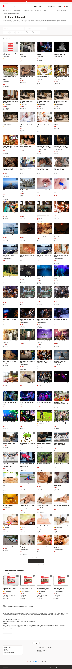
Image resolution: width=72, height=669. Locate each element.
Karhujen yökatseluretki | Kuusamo (61, 463)
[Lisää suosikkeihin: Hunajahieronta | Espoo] (17, 495)
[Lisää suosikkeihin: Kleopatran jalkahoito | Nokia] (51, 536)
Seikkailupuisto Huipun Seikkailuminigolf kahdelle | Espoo (61, 422)
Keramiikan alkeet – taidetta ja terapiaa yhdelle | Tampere (26, 147)
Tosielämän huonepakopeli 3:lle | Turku (10, 298)
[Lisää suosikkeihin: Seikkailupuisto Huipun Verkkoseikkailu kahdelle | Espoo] (68, 392)
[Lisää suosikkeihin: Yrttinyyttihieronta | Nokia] (51, 473)
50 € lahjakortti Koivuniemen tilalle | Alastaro (10, 190)
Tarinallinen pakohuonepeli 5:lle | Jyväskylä (44, 320)
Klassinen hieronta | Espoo (42, 505)
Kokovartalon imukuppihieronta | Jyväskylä (44, 526)
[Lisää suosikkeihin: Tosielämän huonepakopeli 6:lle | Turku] (68, 287)
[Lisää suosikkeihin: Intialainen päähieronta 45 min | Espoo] (34, 495)
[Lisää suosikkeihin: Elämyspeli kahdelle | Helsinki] (51, 330)
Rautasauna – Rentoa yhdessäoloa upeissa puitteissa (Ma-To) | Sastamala (10, 169)
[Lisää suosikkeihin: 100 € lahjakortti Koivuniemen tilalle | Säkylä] (34, 179)
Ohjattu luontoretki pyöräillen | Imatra (43, 464)
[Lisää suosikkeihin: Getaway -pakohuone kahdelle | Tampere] (51, 43)
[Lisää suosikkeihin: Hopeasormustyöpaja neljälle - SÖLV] (68, 179)
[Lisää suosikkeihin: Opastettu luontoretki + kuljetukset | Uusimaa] (34, 433)
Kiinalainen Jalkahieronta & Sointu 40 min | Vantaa (61, 484)
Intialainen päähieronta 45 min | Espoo (27, 506)
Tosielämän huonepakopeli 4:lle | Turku (44, 298)
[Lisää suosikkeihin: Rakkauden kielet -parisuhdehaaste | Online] (51, 158)
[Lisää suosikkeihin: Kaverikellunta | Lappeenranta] (34, 66)
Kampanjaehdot (40, 647)
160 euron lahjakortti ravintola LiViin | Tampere (43, 102)
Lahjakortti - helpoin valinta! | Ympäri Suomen (9, 54)
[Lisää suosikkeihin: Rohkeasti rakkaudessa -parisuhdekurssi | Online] (68, 158)
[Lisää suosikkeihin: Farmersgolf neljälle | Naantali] (51, 411)
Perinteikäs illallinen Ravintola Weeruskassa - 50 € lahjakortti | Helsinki (10, 78)
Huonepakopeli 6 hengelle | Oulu (10, 340)
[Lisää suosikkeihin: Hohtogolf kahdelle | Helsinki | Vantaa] (34, 411)
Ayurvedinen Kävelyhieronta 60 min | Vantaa (27, 547)
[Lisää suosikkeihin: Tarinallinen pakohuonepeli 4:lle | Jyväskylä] (34, 309)
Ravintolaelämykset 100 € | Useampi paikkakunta (43, 588)
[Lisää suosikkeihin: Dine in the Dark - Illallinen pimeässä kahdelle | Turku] (68, 43)
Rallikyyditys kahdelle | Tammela (10, 546)
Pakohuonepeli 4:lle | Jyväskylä (9, 319)
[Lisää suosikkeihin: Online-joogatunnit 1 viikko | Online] (34, 372)
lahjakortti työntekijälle (7, 628)
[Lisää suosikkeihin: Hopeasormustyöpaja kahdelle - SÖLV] (17, 202)
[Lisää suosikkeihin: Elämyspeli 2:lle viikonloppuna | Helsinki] (51, 266)
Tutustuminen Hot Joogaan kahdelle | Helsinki (60, 362)
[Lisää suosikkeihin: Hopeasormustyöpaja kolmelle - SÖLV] (51, 179)
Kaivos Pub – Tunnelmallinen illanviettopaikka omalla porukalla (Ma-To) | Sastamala (44, 148)
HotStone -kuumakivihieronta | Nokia (9, 484)
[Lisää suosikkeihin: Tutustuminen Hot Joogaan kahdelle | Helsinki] (68, 351)
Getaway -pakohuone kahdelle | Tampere (44, 54)
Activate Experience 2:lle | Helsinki (27, 402)
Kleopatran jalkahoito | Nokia (43, 546)
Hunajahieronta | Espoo (8, 505)
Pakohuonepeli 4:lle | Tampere (26, 340)
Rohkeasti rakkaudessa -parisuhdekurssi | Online (59, 169)
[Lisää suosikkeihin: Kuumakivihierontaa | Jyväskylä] (68, 515)
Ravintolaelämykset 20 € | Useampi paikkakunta (59, 588)
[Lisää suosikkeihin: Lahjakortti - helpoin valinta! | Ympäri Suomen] (17, 43)
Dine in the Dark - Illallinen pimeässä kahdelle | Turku (59, 54)
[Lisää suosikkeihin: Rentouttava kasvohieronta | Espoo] (17, 515)
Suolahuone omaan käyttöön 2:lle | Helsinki (27, 256)
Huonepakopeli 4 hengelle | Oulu (61, 319)
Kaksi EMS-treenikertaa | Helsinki (44, 443)
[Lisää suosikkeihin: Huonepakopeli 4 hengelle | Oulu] (68, 309)
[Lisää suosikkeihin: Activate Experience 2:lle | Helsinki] (34, 392)
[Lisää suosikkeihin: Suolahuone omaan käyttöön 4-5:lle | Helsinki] (68, 224)
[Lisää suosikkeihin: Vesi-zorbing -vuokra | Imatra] (17, 224)
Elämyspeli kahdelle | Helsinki (43, 340)
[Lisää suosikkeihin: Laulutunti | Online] (68, 202)
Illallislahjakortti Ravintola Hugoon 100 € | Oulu (10, 102)
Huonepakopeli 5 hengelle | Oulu (44, 382)
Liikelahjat (9, 13)
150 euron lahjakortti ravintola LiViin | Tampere (60, 102)
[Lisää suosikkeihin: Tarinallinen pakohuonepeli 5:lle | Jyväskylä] (51, 309)
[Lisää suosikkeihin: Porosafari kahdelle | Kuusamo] (17, 433)
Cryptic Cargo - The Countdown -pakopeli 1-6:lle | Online (44, 362)
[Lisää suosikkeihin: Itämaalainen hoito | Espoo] (34, 515)
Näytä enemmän (60, 21)
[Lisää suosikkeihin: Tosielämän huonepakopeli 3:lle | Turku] (17, 287)
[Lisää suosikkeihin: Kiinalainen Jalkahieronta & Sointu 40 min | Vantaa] (68, 473)
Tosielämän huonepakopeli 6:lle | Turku (61, 298)
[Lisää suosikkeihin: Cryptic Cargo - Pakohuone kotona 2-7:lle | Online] (34, 351)
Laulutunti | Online (58, 212)
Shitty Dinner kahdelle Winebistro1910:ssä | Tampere (43, 123)
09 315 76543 (8, 647)
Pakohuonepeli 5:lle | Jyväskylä (9, 361)
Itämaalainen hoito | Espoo (25, 525)
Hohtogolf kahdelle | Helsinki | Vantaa (26, 422)
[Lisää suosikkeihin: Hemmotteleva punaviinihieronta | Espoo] (68, 495)
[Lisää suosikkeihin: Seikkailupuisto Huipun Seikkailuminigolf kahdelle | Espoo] (68, 411)
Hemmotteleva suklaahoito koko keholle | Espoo (61, 547)
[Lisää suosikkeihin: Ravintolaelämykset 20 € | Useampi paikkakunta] (68, 576)
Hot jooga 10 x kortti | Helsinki (9, 382)
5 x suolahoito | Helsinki (25, 234)
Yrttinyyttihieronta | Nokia (42, 483)
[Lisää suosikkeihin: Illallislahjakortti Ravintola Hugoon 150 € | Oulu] (68, 66)
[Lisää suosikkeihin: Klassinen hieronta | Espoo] (51, 495)
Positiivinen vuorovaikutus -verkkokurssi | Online (26, 169)
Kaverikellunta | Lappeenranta (26, 76)
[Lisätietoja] (43, 218)
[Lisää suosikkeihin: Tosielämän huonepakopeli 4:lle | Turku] (51, 287)
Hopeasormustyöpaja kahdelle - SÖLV (10, 213)
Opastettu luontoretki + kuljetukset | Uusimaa (27, 444)
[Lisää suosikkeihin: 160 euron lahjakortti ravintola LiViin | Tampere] (51, 91)
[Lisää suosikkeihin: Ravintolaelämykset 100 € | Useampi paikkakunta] (51, 576)
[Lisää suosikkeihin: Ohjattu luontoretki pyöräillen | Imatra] (51, 453)
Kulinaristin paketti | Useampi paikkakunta (9, 588)
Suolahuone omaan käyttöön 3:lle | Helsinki (61, 256)
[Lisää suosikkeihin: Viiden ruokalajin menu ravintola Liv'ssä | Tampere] (17, 113)
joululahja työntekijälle (7, 632)
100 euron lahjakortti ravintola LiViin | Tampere (26, 102)
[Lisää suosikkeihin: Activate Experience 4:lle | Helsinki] (68, 372)
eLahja (38, 648)
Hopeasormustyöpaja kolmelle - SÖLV (44, 190)
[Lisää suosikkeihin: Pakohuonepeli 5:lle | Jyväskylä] (17, 351)
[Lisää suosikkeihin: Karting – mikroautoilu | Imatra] (34, 473)
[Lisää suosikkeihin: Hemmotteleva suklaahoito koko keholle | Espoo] (68, 536)
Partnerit (50, 647)
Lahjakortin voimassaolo (42, 650)
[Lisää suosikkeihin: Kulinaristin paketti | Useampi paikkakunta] (17, 576)
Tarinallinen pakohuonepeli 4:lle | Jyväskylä (27, 320)
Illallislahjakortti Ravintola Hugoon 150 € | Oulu (61, 77)
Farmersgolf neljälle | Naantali (43, 421)
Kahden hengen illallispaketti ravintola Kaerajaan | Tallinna (43, 77)
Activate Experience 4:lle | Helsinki (61, 382)
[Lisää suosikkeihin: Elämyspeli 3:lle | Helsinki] (68, 330)
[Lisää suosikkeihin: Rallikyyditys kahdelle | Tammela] (17, 536)
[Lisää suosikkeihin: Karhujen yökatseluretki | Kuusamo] (68, 453)
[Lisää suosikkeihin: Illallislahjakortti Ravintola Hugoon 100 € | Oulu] (17, 91)
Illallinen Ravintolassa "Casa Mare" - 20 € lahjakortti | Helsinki (10, 147)
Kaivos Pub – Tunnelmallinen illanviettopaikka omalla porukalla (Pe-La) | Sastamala (61, 148)
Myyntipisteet (40, 652)
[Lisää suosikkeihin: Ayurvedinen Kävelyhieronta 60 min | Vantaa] (34, 536)
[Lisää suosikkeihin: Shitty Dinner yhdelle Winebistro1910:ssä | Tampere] (34, 113)
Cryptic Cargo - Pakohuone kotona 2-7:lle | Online (27, 362)
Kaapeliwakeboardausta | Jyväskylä (8, 256)
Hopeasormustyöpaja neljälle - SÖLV (60, 190)
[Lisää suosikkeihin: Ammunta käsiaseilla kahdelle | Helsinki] (34, 43)
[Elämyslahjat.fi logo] (7, 6)
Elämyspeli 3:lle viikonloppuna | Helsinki (60, 277)
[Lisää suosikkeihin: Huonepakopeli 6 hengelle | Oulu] (17, 330)
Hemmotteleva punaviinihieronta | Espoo (61, 506)
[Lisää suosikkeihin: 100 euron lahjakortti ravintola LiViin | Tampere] (34, 91)
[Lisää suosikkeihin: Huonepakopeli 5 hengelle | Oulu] (51, 372)
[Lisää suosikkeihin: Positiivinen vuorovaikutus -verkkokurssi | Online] (34, 158)
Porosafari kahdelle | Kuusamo (9, 443)
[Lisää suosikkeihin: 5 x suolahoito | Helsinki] (34, 224)
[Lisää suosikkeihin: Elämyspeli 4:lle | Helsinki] (34, 266)
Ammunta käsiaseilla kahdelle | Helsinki (26, 54)
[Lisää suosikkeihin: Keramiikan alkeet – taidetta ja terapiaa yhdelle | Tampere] (34, 136)
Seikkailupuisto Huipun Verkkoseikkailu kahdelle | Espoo (61, 403)
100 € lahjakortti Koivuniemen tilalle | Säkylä (26, 190)
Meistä (49, 646)
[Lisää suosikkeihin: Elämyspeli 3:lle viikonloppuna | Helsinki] (68, 266)
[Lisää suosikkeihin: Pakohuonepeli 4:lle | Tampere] (34, 330)
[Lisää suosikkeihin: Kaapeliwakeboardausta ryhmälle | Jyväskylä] (51, 245)
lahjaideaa (5, 623)
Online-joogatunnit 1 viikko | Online (27, 382)
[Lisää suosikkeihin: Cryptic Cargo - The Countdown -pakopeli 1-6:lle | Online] (51, 351)
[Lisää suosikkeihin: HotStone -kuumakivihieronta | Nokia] (17, 473)
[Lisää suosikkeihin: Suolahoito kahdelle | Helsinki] (51, 224)
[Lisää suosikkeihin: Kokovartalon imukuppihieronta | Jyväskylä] (51, 515)
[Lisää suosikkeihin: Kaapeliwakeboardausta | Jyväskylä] (17, 245)
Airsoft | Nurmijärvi (7, 276)
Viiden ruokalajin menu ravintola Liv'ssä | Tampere (10, 123)
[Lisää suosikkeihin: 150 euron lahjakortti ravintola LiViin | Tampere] (68, 91)
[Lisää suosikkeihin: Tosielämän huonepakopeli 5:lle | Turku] (34, 287)
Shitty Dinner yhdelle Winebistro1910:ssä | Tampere (26, 123)
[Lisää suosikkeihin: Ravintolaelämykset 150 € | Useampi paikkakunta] (34, 576)
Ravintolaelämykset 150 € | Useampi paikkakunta (26, 588)
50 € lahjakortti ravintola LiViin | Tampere (61, 123)
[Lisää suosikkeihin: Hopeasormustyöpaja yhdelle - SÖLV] (34, 202)
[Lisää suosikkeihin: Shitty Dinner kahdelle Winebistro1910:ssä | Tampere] (51, 113)
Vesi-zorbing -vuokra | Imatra (9, 234)
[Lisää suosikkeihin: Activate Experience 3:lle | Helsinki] (17, 392)
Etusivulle (4, 13)
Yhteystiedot (39, 651)
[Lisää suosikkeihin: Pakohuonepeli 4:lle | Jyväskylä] (17, 309)
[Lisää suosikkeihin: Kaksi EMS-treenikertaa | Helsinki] (51, 433)
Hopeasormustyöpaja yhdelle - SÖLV (26, 213)
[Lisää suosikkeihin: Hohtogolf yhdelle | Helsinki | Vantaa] (17, 411)
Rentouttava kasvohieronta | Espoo (10, 525)
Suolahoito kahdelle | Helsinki (43, 234)
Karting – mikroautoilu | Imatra (26, 483)
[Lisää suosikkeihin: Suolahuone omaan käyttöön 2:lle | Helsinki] (34, 245)
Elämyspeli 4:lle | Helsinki (25, 276)
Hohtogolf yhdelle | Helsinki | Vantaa (9, 422)
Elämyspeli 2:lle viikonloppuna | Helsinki (43, 277)
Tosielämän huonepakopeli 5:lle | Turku (27, 298)
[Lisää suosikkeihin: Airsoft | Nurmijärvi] (17, 266)
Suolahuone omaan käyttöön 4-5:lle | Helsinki (61, 235)
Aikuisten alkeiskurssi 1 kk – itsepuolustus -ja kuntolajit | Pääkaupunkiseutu (60, 445)
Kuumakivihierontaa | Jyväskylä (61, 525)
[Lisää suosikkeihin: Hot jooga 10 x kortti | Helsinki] (17, 372)
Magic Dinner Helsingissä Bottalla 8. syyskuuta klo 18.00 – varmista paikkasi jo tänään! (36, 1)
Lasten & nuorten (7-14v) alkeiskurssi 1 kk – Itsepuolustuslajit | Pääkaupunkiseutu (10, 465)
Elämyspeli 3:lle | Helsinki (59, 340)
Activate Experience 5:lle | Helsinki (44, 402)
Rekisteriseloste (40, 646)
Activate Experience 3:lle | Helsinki (10, 402)
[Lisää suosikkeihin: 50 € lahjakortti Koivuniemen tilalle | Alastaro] (17, 179)
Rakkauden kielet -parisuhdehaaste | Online (42, 169)
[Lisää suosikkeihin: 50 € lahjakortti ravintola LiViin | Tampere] (68, 113)
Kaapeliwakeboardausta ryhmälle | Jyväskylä (44, 256)
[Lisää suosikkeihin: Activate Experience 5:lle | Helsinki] (51, 392)
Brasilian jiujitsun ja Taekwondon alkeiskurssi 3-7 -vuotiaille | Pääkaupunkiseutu (27, 465)
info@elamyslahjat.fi (9, 652)
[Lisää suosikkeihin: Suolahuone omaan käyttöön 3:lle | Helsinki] (68, 245)
